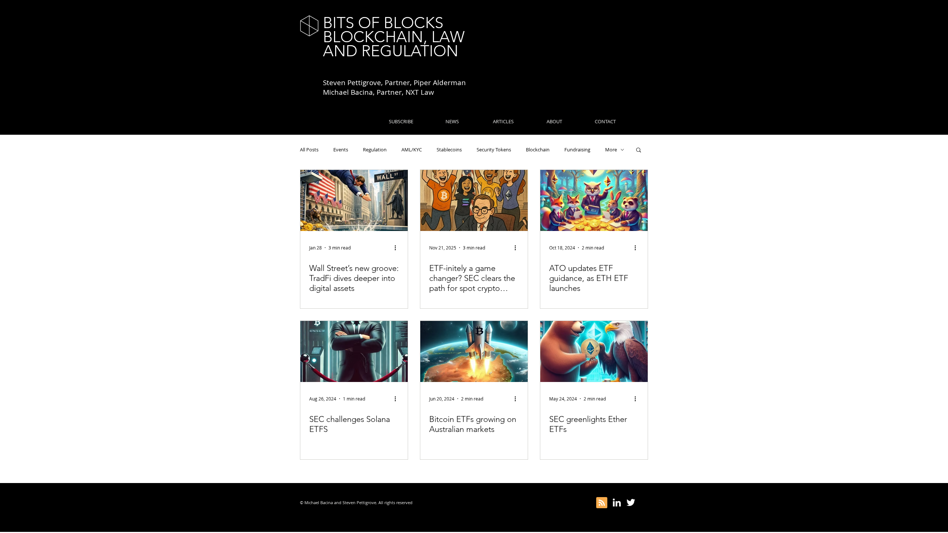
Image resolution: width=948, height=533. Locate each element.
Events (340, 149)
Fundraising (577, 149)
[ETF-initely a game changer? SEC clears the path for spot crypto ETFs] (474, 200)
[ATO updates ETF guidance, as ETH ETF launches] (594, 200)
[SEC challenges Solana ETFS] (354, 351)
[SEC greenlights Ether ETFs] (594, 351)
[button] (638, 150)
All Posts (309, 149)
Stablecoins (449, 149)
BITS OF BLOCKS (383, 22)
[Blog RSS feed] (601, 503)
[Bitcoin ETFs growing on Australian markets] (474, 351)
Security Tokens (494, 149)
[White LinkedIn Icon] (616, 502)
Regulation (375, 149)
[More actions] (397, 247)
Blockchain (538, 149)
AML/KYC (411, 149)
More (611, 149)
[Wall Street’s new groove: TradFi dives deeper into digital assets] (354, 200)
